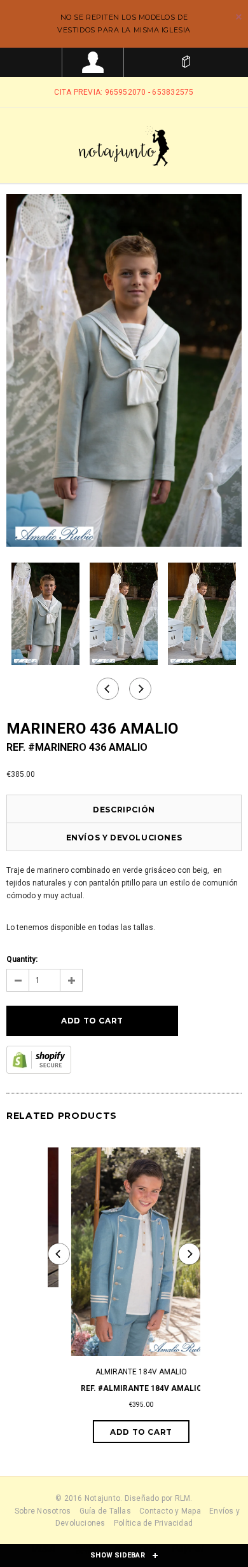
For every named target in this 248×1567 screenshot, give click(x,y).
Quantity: (22, 959)
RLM (183, 1498)
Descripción (124, 809)
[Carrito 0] (186, 62)
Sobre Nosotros (43, 1511)
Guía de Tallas (105, 1511)
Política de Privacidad (153, 1523)
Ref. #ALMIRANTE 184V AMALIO (124, 1388)
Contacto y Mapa (170, 1511)
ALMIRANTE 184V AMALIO (124, 1371)
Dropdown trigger (93, 62)
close (239, 17)
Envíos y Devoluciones (124, 837)
